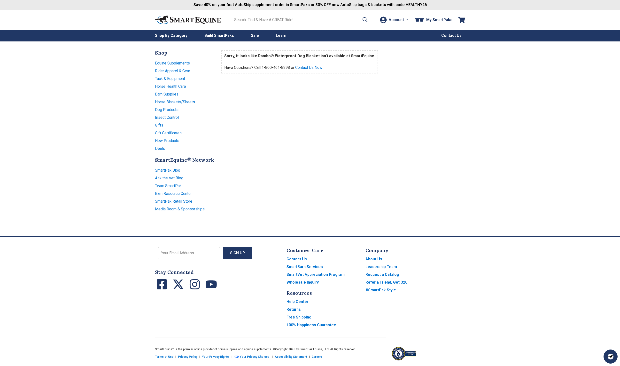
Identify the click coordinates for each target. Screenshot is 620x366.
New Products (167, 140)
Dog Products (166, 109)
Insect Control (167, 117)
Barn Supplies (166, 94)
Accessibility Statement (291, 356)
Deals (160, 148)
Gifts (159, 125)
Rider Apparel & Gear (172, 71)
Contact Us (297, 259)
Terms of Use (164, 356)
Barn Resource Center (173, 193)
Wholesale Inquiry (303, 282)
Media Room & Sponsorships (180, 209)
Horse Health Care (170, 86)
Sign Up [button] (237, 253)
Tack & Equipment (170, 78)
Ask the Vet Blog (169, 178)
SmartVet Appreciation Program (316, 274)
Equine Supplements (172, 63)
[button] (365, 20)
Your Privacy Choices (254, 356)
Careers (317, 356)
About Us (373, 259)
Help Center (297, 301)
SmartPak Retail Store (173, 201)
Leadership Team (381, 266)
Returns (294, 309)
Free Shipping (299, 317)
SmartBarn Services (305, 266)
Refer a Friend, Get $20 (386, 282)
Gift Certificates (168, 133)
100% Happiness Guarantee (311, 325)
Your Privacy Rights (215, 356)
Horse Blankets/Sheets (175, 102)
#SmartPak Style (380, 290)
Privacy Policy (187, 356)
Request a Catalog (382, 274)
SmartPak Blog (167, 170)
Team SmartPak (168, 185)
